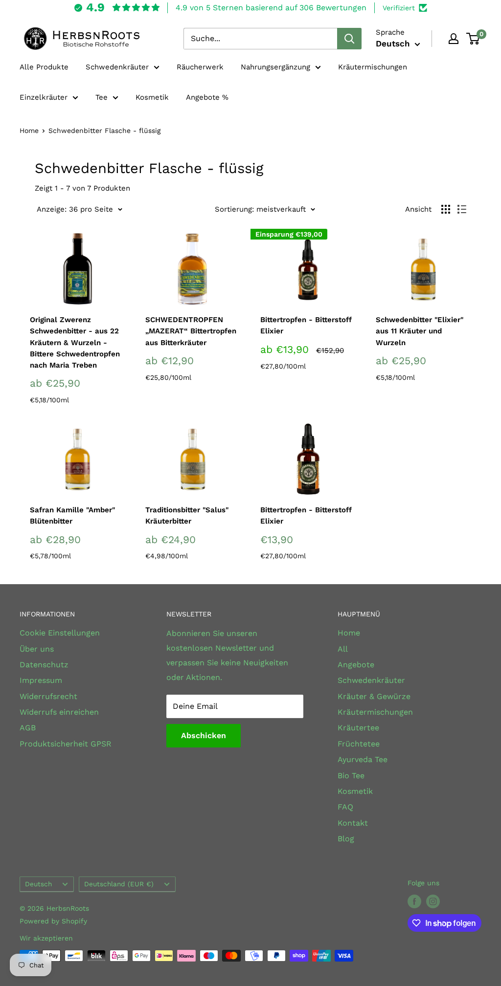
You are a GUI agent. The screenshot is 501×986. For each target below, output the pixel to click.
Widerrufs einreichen (59, 712)
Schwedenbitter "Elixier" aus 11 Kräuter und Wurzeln (419, 331)
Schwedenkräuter (117, 67)
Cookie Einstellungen (60, 632)
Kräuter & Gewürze (374, 696)
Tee (101, 97)
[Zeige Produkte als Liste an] (461, 209)
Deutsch (38, 884)
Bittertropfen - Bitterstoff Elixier (306, 325)
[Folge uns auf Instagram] (433, 902)
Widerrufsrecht (48, 696)
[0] (473, 38)
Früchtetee (359, 743)
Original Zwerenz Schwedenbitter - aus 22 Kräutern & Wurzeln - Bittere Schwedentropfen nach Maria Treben (75, 342)
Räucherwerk (200, 67)
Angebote (356, 664)
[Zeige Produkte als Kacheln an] (445, 209)
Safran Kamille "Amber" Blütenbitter (72, 515)
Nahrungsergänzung (275, 67)
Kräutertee (358, 727)
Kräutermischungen (372, 67)
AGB (28, 727)
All (343, 649)
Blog (346, 838)
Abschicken (203, 735)
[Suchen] (349, 38)
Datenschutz (44, 664)
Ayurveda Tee (362, 759)
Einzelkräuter (44, 97)
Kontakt (353, 823)
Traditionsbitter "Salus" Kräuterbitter (186, 515)
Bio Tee (351, 775)
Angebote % (207, 97)
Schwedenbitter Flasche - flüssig (104, 130)
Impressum (41, 680)
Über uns (37, 649)
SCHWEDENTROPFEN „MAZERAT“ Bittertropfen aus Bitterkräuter (190, 331)
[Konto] (453, 38)
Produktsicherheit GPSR (66, 743)
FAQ (345, 806)
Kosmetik (152, 97)
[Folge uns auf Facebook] (414, 902)
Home (29, 130)
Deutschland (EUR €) (119, 884)
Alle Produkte (44, 67)
